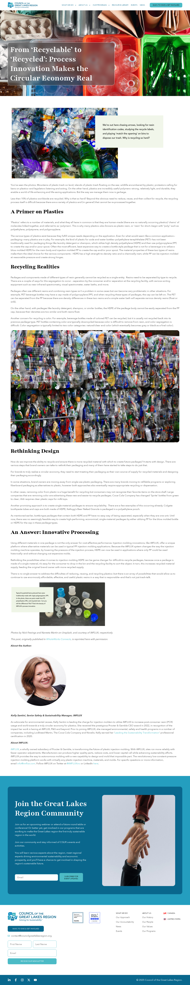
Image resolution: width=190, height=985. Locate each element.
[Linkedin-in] (9, 979)
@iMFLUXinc (73, 763)
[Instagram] (22, 979)
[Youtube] (35, 979)
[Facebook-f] (15, 979)
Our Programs (100, 5)
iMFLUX (15, 749)
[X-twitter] (28, 979)
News (142, 5)
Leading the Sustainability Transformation (137, 732)
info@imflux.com (26, 763)
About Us (83, 5)
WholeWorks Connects (58, 639)
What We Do (67, 5)
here (95, 763)
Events (134, 5)
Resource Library (120, 5)
